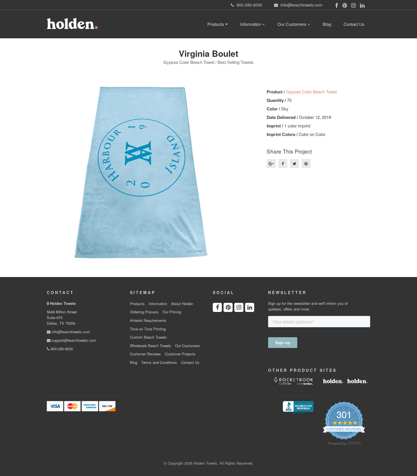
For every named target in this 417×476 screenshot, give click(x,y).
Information (251, 24)
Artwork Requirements (148, 320)
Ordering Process (144, 311)
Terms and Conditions (159, 362)
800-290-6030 (61, 348)
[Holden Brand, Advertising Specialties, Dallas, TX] (298, 407)
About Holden (182, 303)
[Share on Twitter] (294, 163)
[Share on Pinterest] (306, 163)
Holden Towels (63, 303)
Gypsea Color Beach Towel (311, 92)
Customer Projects (180, 354)
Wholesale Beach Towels (150, 345)
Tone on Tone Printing (148, 329)
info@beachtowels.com (70, 331)
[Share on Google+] (271, 163)
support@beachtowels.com (73, 340)
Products (216, 24)
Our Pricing (172, 311)
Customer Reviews (145, 354)
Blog (327, 24)
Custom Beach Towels (148, 337)
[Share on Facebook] (282, 163)
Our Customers (292, 24)
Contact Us (354, 24)
